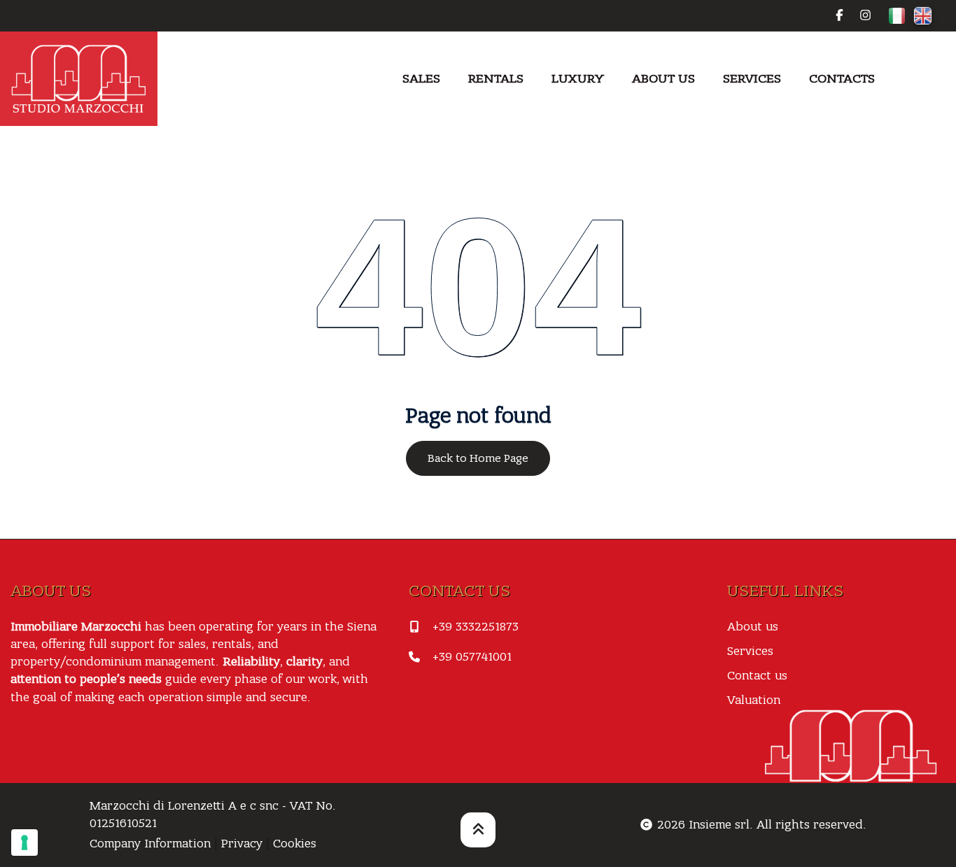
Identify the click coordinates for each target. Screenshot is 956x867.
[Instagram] (865, 15)
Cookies (294, 843)
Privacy (241, 843)
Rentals (495, 78)
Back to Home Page (478, 458)
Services (752, 78)
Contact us (757, 675)
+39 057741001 (472, 656)
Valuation (753, 700)
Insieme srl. (721, 824)
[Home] (78, 78)
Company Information (150, 843)
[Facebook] (839, 15)
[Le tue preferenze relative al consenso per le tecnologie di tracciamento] (24, 842)
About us (663, 78)
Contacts (842, 78)
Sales (421, 78)
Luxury (577, 78)
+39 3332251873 (476, 626)
